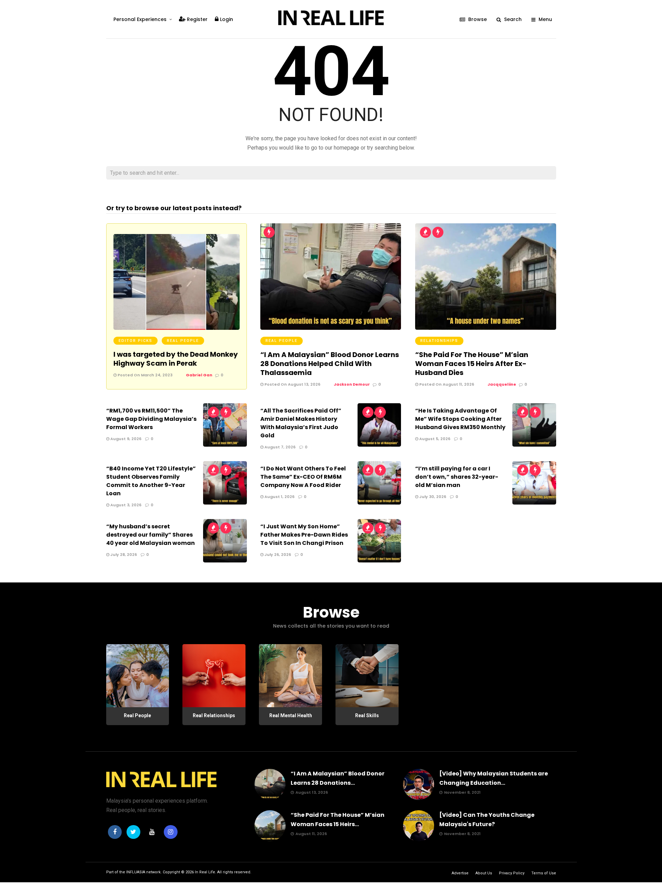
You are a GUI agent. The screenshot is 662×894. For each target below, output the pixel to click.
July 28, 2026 (123, 554)
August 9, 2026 (125, 438)
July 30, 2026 (432, 496)
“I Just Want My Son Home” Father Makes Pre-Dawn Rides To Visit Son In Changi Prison (304, 534)
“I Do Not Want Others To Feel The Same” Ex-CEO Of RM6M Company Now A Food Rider (303, 477)
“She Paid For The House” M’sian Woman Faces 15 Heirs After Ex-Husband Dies (471, 363)
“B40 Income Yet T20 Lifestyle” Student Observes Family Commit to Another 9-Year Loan (151, 481)
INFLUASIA (135, 872)
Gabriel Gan (199, 375)
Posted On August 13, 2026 (291, 384)
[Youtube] (152, 832)
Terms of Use (543, 873)
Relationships (439, 340)
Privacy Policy (511, 873)
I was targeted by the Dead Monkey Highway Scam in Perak (175, 358)
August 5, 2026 (434, 438)
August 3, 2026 (125, 505)
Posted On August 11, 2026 (446, 384)
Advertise (460, 873)
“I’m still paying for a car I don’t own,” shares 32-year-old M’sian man (456, 477)
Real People (183, 340)
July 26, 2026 (277, 554)
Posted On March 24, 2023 (144, 375)
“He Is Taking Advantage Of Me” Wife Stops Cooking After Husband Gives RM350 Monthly (460, 419)
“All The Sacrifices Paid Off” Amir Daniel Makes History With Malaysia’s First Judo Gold (300, 423)
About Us (483, 873)
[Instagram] (171, 832)
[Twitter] (133, 832)
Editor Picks (135, 340)
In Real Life (205, 872)
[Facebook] (115, 832)
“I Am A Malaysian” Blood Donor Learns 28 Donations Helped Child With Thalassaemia (329, 363)
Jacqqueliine (502, 384)
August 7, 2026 (279, 447)
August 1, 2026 (278, 496)
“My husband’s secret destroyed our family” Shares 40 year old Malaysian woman (150, 534)
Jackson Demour (352, 384)
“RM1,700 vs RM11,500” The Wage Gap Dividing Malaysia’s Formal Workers (151, 419)
